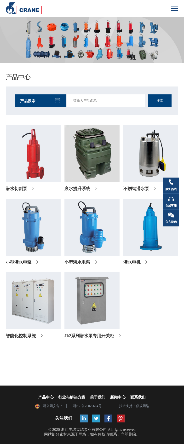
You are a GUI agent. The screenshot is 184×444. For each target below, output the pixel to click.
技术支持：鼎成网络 (134, 406)
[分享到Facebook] (108, 418)
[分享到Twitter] (96, 418)
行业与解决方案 (71, 397)
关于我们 (97, 397)
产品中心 (46, 397)
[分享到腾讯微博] (121, 418)
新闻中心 (118, 397)
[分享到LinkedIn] (84, 418)
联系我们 (138, 397)
